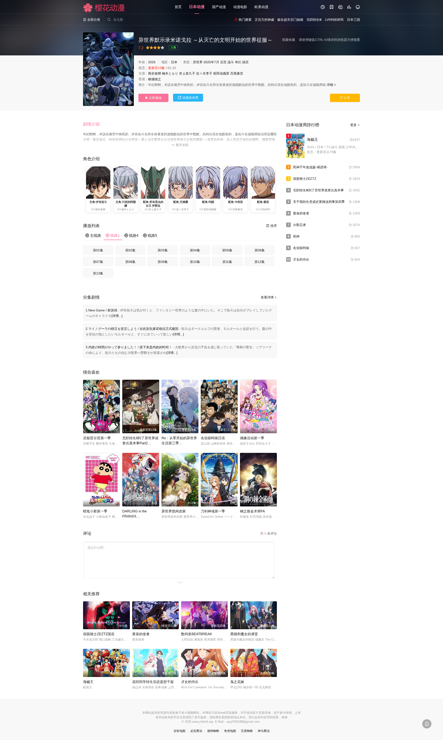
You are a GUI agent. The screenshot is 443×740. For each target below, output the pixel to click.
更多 (355, 125)
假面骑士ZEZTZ (304, 178)
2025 (152, 62)
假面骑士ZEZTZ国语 (98, 634)
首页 (178, 7)
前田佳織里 (221, 73)
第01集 (98, 250)
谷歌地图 (180, 731)
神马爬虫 (264, 731)
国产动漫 (219, 7)
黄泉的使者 (141, 634)
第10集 (195, 262)
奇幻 (238, 62)
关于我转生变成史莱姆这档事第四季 (319, 202)
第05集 (227, 250)
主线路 (93, 236)
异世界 (198, 62)
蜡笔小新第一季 (95, 511)
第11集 (227, 262)
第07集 (98, 262)
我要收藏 (288, 40)
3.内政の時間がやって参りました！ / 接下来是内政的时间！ (129, 347)
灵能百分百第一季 (97, 438)
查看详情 (269, 297)
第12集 (259, 262)
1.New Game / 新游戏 (101, 310)
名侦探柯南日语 (213, 438)
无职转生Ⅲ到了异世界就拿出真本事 (318, 190)
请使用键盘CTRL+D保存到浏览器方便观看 (329, 40)
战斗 (230, 62)
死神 (296, 236)
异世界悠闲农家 (174, 511)
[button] (93, 124)
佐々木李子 (204, 73)
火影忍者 (299, 225)
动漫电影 (240, 7)
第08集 (130, 262)
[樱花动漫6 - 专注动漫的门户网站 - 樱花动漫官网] (104, 7)
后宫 (223, 62)
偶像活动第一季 (252, 438)
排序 (271, 226)
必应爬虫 (196, 731)
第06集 (259, 250)
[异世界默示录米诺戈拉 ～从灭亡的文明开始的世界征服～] (108, 69)
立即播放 (153, 98)
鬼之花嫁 (237, 682)
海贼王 (88, 682)
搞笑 (245, 62)
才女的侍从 (189, 682)
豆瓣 (173, 47)
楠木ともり (170, 73)
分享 (345, 98)
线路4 (131, 236)
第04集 (195, 250)
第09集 (163, 262)
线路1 (113, 236)
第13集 (98, 273)
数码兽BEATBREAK (196, 634)
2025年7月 (211, 62)
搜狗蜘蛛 (213, 731)
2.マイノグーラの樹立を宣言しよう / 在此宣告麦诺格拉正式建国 (132, 329)
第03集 (163, 250)
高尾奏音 (236, 73)
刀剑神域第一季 (213, 511)
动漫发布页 (188, 97)
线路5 (150, 236)
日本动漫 (197, 7)
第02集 (130, 250)
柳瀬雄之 (154, 79)
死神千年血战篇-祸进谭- (310, 167)
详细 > (331, 85)
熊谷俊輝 (154, 73)
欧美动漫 (261, 7)
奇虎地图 (230, 731)
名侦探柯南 (301, 248)
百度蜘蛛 (247, 731)
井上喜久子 (187, 73)
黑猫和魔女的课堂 (244, 634)
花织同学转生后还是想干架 (153, 682)
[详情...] (117, 316)
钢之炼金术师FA (252, 511)
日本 (174, 62)
